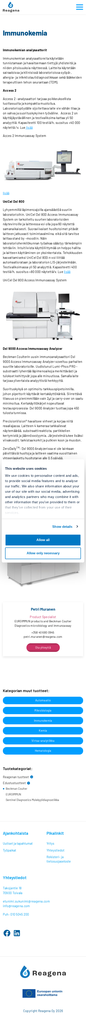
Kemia (43, 730)
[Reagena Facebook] (7, 933)
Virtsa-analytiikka (43, 740)
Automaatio (43, 700)
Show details (62, 526)
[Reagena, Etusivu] (11, 7)
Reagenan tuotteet (16, 777)
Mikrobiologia (42, 710)
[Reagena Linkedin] (17, 933)
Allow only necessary (43, 553)
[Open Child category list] (31, 777)
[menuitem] (21, 843)
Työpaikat (9, 850)
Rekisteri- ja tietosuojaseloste (59, 859)
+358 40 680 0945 (43, 632)
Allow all (43, 540)
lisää (29, 127)
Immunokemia (43, 720)
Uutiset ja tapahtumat (18, 843)
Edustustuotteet (14, 783)
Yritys (50, 843)
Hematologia (43, 750)
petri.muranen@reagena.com (43, 636)
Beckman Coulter (16, 788)
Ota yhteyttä (43, 647)
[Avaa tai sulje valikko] (78, 7)
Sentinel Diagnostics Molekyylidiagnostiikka (32, 800)
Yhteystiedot (55, 850)
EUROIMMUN (13, 794)
